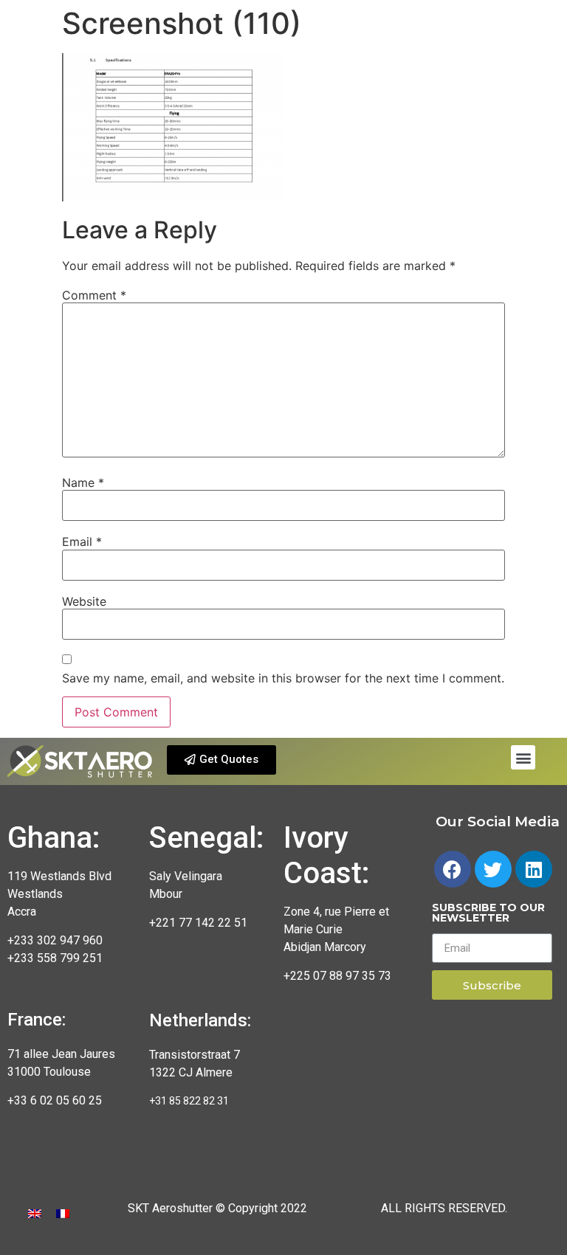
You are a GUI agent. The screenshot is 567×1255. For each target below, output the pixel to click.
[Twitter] (493, 869)
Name (83, 482)
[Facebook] (452, 869)
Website (84, 601)
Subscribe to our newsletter (488, 913)
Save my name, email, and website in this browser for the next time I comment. (283, 678)
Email (82, 541)
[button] (221, 760)
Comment (94, 295)
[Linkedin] (533, 869)
